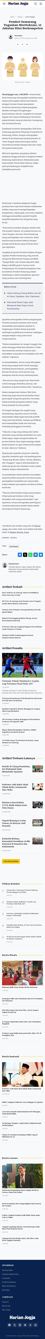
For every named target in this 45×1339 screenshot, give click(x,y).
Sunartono (14, 564)
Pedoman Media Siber (10, 1274)
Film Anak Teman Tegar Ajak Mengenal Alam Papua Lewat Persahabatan (20, 305)
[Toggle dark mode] (41, 4)
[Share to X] (25, 555)
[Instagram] (20, 1325)
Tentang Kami (7, 1270)
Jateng (19, 17)
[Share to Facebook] (20, 555)
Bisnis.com (6, 1306)
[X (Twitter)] (15, 1325)
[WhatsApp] (35, 1325)
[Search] (35, 4)
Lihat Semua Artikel (11, 861)
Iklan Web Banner (9, 1286)
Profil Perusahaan (9, 1282)
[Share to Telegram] (41, 555)
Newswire (18, 35)
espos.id (5, 1302)
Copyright (6, 1278)
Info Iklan (6, 1290)
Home (12, 17)
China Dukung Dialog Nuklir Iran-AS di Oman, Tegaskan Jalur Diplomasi (24, 294)
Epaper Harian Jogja (19, 532)
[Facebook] (9, 1325)
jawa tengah (14, 546)
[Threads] (30, 1325)
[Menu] (4, 3)
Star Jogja (6, 1310)
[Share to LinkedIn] (35, 555)
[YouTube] (25, 1325)
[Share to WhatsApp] (30, 555)
